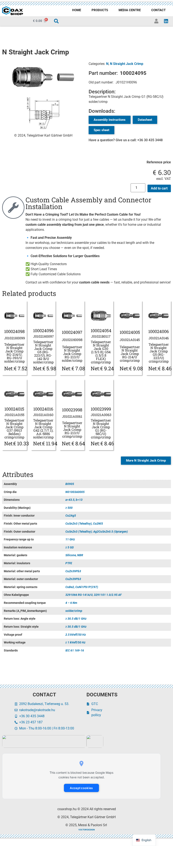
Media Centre (130, 10)
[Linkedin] (166, 21)
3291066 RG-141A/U (79, 595)
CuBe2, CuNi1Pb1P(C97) (81, 587)
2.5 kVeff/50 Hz (75, 635)
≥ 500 (69, 508)
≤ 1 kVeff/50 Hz (75, 642)
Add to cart (159, 188)
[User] (156, 21)
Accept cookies (81, 788)
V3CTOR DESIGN (86, 830)
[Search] (56, 21)
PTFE (68, 563)
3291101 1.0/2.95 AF (108, 595)
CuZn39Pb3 (73, 571)
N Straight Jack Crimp (126, 64)
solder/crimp (73, 611)
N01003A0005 (75, 492)
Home (76, 10)
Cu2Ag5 (70, 515)
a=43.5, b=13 (73, 500)
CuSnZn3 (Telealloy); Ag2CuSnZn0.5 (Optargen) (96, 531)
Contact (158, 10)
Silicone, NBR (74, 555)
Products (100, 10)
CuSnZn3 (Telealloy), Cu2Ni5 (84, 523)
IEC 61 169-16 (74, 650)
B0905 (69, 484)
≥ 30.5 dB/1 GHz (75, 618)
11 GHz (70, 539)
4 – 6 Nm (71, 603)
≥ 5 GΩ (69, 547)
